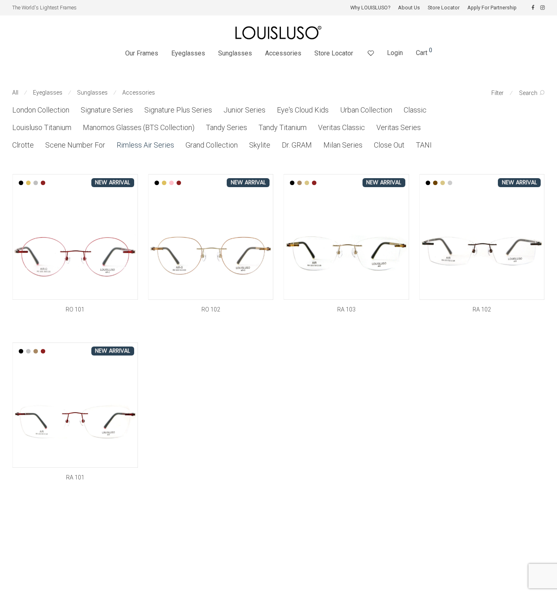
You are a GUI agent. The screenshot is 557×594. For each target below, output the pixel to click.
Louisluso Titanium (41, 127)
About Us (409, 8)
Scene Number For (75, 145)
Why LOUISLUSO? (370, 8)
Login (395, 53)
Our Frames (141, 53)
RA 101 (75, 477)
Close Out (389, 145)
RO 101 (75, 309)
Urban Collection (366, 110)
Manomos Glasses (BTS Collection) (139, 127)
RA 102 (482, 309)
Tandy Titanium (283, 127)
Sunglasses (235, 53)
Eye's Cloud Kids (303, 110)
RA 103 (346, 309)
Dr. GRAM (297, 145)
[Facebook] (532, 7)
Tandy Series (226, 127)
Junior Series (244, 110)
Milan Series (342, 145)
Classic (415, 110)
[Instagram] (542, 7)
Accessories (283, 53)
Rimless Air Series (145, 145)
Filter (497, 93)
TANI (424, 145)
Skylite (259, 145)
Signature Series (107, 110)
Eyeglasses (188, 53)
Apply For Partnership (492, 8)
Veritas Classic (341, 127)
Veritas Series (398, 127)
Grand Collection (212, 145)
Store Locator (444, 8)
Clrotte (23, 145)
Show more (75, 321)
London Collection (40, 110)
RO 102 (210, 309)
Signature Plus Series (178, 110)
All (15, 92)
